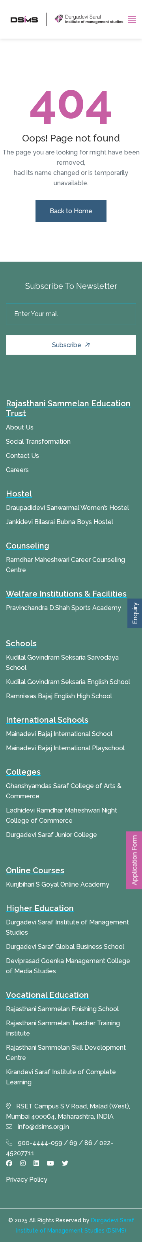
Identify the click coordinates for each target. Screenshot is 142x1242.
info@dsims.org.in (42, 1126)
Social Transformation (38, 441)
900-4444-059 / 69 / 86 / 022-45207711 (59, 1148)
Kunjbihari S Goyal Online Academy (57, 884)
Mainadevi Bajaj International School (59, 734)
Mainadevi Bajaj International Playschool (65, 748)
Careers (17, 470)
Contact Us (22, 455)
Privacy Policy (26, 1179)
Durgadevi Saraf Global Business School (65, 946)
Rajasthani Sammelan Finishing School (62, 1009)
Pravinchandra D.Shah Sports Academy (63, 608)
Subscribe (67, 345)
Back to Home (71, 211)
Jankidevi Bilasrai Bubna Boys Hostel (59, 522)
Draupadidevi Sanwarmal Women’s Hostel (67, 507)
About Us (20, 427)
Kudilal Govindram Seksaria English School (68, 682)
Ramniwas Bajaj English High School (59, 696)
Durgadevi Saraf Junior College (51, 835)
